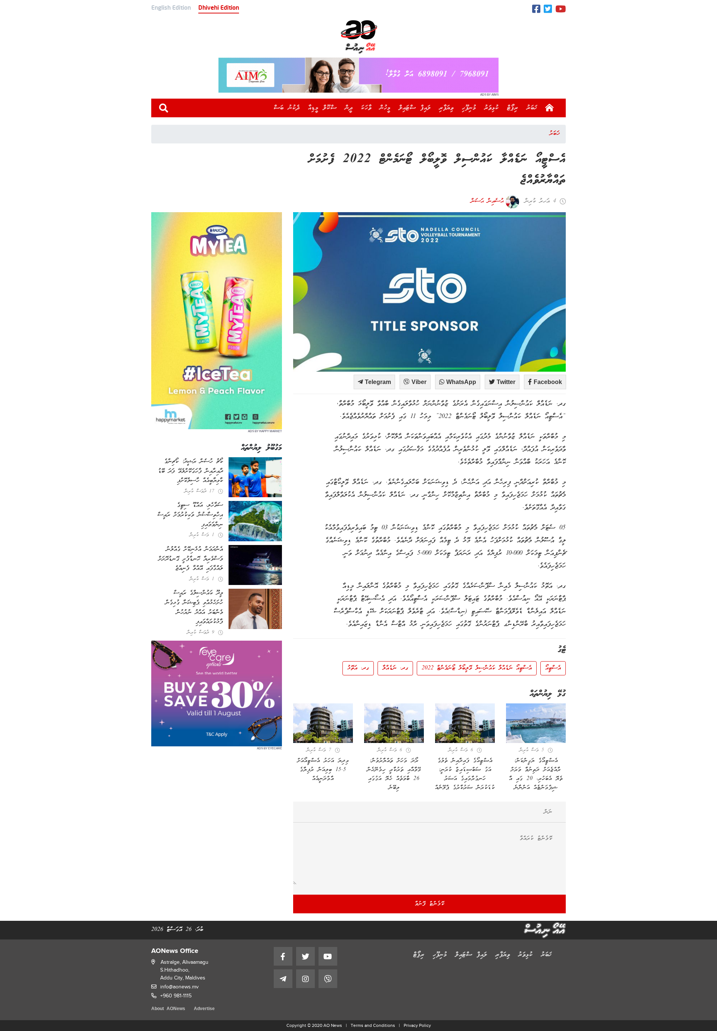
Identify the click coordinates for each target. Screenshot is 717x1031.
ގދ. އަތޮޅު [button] (358, 668)
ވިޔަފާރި (446, 108)
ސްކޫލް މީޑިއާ (322, 108)
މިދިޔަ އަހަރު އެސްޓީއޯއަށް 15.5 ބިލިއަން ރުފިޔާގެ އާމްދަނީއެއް (323, 770)
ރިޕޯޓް (512, 108)
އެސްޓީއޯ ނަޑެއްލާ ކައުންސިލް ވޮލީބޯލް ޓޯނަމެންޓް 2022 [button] (477, 668)
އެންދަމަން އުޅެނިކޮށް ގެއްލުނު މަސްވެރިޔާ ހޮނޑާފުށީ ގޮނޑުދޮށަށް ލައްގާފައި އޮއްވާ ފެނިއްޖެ (190, 559)
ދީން (349, 108)
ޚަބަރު (532, 108)
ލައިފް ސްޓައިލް (415, 108)
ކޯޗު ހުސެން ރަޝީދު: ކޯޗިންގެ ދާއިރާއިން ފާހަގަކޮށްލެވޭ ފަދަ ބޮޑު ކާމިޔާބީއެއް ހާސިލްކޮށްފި (190, 471)
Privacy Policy (417, 1025)
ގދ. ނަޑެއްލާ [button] (395, 668)
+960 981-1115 (176, 996)
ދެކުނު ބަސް (287, 108)
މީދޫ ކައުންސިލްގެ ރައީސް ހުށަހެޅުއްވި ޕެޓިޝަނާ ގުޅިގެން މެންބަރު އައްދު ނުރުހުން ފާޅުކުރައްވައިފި (194, 607)
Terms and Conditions (373, 1025)
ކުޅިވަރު (491, 108)
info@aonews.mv (179, 987)
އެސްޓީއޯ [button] (553, 668)
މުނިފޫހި (469, 108)
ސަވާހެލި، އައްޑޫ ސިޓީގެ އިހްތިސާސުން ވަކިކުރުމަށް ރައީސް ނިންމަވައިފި (190, 515)
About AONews (168, 1009)
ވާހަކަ (366, 108)
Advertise (204, 1009)
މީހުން (385, 108)
